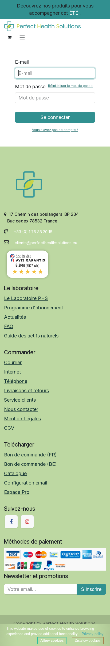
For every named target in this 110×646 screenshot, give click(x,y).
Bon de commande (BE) (30, 464)
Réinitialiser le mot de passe (70, 86)
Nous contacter (21, 409)
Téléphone (15, 381)
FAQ (8, 326)
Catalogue (15, 473)
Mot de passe (54, 86)
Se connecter (55, 117)
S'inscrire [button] (91, 589)
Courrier (13, 362)
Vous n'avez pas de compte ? (55, 130)
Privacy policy (93, 634)
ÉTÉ (74, 13)
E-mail (22, 62)
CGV (9, 428)
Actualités (15, 317)
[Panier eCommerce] (9, 37)
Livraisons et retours (26, 390)
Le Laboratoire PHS (26, 298)
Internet (12, 372)
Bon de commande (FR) (30, 454)
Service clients (20, 400)
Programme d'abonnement (33, 307)
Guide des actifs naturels (32, 336)
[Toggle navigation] (22, 37)
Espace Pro (16, 492)
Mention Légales (22, 418)
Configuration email (25, 483)
